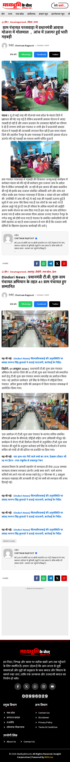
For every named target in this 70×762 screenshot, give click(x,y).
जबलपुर (31, 272)
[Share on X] (57, 263)
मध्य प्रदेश (20, 14)
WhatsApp (26, 54)
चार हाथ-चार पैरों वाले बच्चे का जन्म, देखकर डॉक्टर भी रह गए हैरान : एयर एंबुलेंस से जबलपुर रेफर (34, 459)
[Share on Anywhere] (64, 263)
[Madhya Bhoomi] (17, 5)
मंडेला (30, 22)
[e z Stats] (35, 696)
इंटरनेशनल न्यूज (57, 14)
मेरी (60, 5)
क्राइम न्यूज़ (43, 14)
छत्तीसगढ (31, 14)
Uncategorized (18, 22)
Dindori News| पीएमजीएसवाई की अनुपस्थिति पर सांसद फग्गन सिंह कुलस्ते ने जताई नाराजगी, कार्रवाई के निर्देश (32, 360)
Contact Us (44, 713)
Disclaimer (43, 717)
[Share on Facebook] (37, 263)
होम (3, 14)
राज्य (10, 14)
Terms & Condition (47, 727)
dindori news (9, 541)
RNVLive (48, 757)
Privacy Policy (45, 722)
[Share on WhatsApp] (43, 263)
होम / (6, 22)
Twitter (55, 54)
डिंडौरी (38, 272)
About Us (11, 742)
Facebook (41, 54)
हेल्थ (54, 272)
